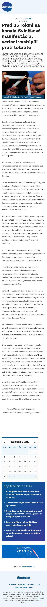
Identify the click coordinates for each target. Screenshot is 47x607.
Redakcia (21, 585)
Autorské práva (21, 587)
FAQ (38, 585)
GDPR (31, 587)
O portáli (12, 585)
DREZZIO (40, 598)
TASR (23, 592)
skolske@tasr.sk (28, 566)
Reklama (31, 585)
